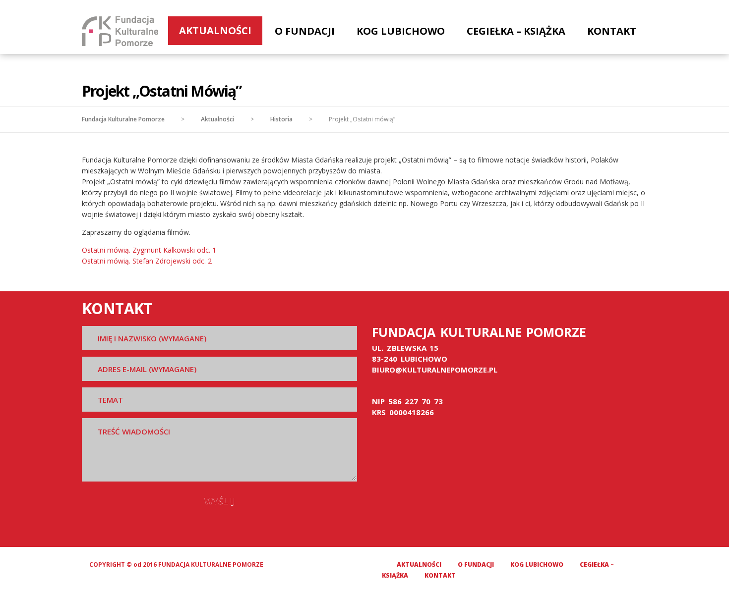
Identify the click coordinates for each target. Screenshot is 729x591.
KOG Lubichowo (401, 31)
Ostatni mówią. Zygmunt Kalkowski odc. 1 (149, 250)
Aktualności (215, 30)
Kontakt (611, 31)
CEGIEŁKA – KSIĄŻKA (516, 31)
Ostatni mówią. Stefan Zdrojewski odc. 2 (147, 261)
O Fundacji (305, 31)
